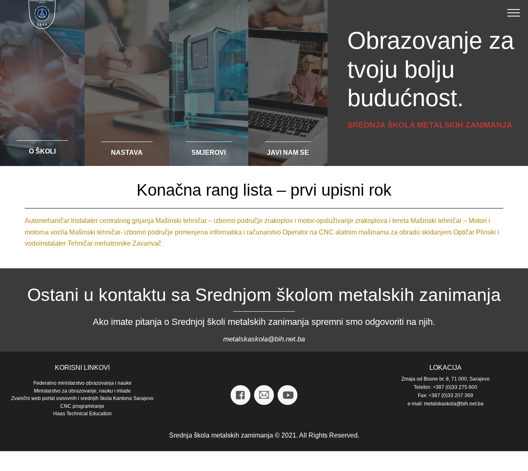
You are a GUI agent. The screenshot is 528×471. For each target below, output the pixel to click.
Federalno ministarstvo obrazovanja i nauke (82, 383)
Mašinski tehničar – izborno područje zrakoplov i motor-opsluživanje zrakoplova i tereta (282, 220)
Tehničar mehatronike (99, 243)
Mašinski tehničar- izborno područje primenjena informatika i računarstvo (175, 232)
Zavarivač (146, 243)
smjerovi (208, 152)
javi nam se (288, 152)
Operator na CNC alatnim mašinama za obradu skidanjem (367, 232)
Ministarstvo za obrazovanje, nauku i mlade (82, 391)
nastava (127, 152)
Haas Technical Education (82, 414)
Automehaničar (47, 220)
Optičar (463, 232)
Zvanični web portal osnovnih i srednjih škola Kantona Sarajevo (82, 398)
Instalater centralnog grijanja (112, 220)
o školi (42, 151)
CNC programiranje (82, 406)
